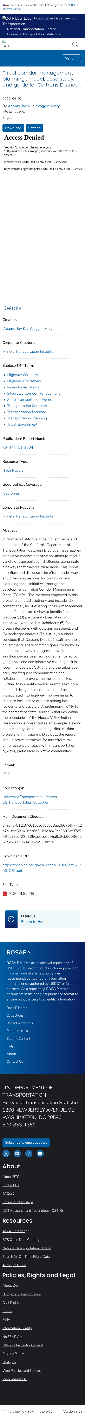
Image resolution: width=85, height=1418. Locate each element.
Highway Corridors (22, 374)
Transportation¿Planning (27, 418)
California (11, 493)
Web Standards (14, 1379)
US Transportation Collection (25, 802)
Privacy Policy (13, 1353)
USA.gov (9, 1362)
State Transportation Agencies (31, 399)
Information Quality (17, 1328)
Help (10, 1046)
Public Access (17, 1030)
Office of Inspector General (22, 1345)
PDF (6, 773)
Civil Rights (11, 1302)
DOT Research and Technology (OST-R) (32, 1210)
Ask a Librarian (13, 1231)
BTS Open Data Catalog (20, 1239)
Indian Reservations (23, 387)
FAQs (6, 1193)
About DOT (11, 1285)
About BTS (10, 1176)
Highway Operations (24, 381)
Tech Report (13, 470)
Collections (15, 1015)
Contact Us (15, 1061)
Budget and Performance (21, 1294)
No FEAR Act (12, 1336)
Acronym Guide (14, 1265)
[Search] (76, 44)
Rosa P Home (17, 1007)
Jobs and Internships (17, 1202)
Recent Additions (20, 1023)
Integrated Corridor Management (33, 393)
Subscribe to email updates (26, 1142)
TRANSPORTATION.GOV (18, 1412)
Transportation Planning (26, 411)
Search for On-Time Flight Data (26, 1256)
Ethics (7, 1311)
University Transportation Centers (29, 796)
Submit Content (18, 1038)
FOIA (6, 1319)
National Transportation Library (26, 1248)
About (11, 1053)
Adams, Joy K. (19, 105)
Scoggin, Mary (48, 105)
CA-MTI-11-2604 (18, 447)
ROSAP (17, 952)
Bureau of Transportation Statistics (33, 34)
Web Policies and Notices (21, 1370)
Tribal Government (22, 424)
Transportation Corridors (27, 405)
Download (13, 128)
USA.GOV (46, 1412)
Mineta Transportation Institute (28, 351)
